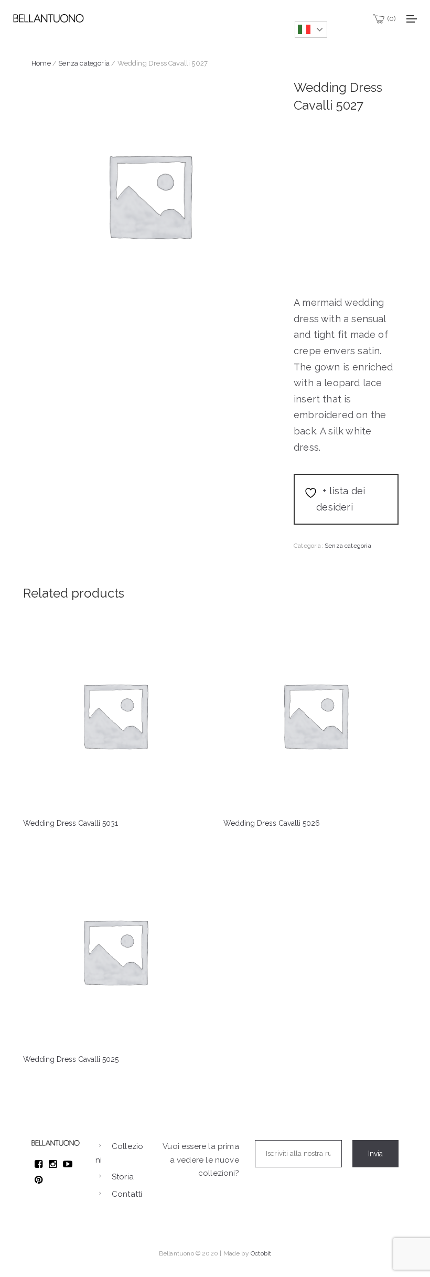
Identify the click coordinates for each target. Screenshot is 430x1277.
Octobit (261, 1253)
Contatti (127, 1194)
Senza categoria (84, 63)
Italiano (311, 29)
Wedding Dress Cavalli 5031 (70, 823)
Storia (123, 1177)
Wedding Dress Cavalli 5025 (71, 1059)
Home (41, 63)
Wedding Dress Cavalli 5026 (271, 823)
